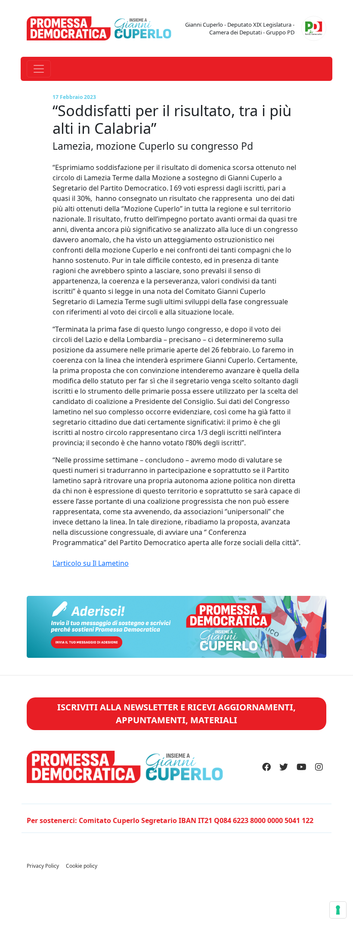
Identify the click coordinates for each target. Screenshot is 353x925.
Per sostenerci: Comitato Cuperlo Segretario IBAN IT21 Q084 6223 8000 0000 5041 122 (170, 820)
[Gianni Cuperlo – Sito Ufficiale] (99, 27)
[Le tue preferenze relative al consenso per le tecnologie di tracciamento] (338, 910)
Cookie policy (81, 866)
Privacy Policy (43, 866)
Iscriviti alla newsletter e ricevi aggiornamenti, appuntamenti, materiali (176, 713)
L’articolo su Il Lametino (91, 563)
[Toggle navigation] (39, 68)
